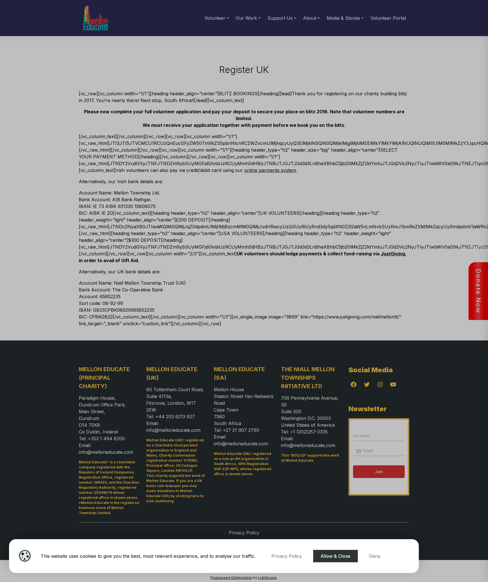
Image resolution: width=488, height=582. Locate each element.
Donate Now (478, 291)
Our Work (246, 18)
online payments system (270, 170)
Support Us (280, 18)
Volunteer (214, 18)
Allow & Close (335, 556)
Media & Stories (343, 18)
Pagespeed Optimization (231, 578)
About (309, 18)
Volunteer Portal (388, 18)
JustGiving (393, 253)
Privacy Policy (286, 556)
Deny (374, 556)
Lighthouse (267, 578)
